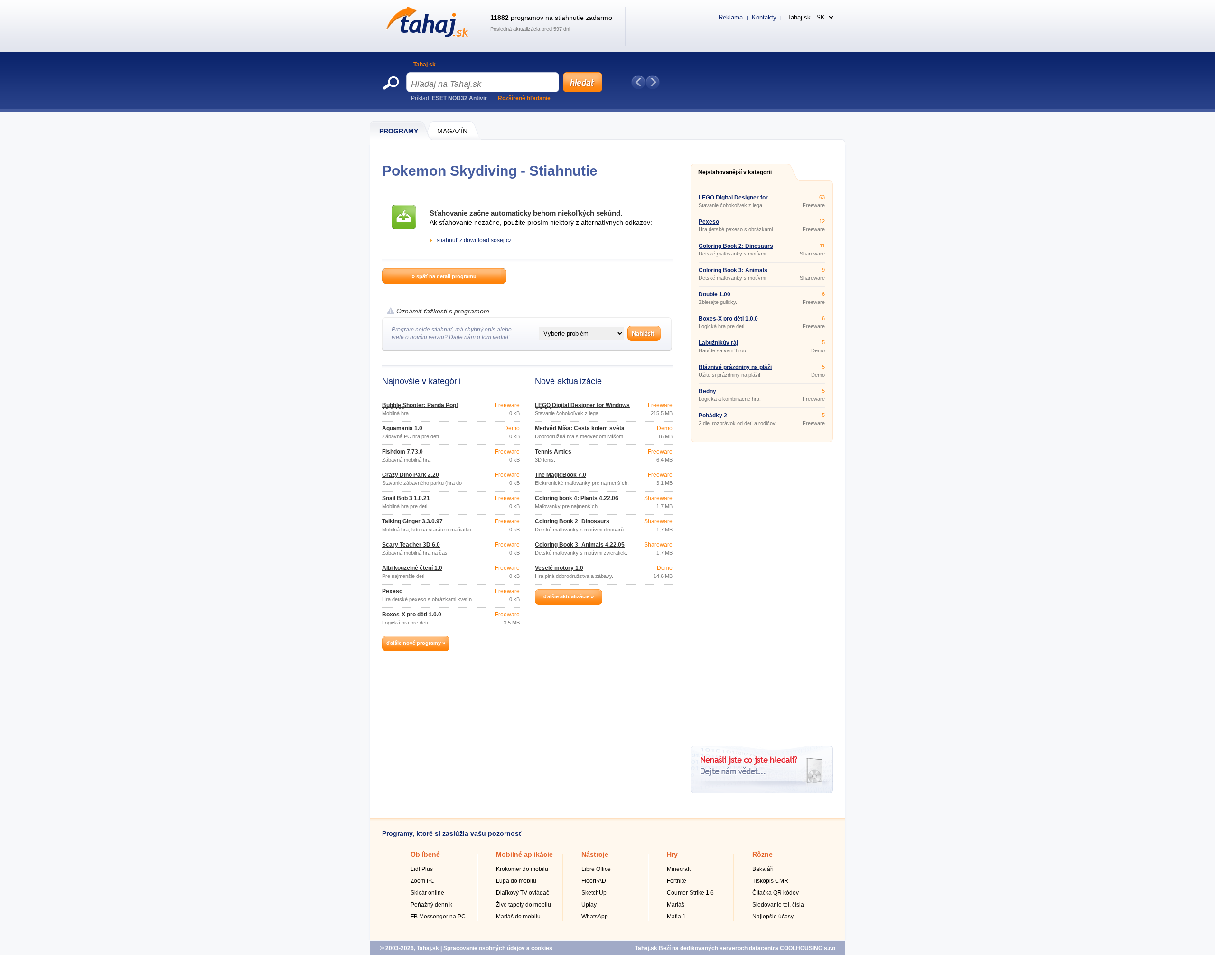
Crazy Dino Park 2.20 (410, 475)
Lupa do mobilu (516, 881)
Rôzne (762, 854)
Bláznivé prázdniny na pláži (735, 367)
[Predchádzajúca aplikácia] (638, 82)
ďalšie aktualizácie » (568, 596)
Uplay (589, 904)
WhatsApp (594, 916)
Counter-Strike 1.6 (690, 892)
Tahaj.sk (424, 64)
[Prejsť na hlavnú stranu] (425, 35)
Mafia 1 (676, 916)
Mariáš (675, 904)
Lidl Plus (422, 869)
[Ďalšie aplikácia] (652, 82)
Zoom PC (423, 881)
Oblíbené (425, 854)
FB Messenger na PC (438, 916)
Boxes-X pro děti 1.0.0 (411, 614)
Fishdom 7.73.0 (402, 451)
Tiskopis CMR (770, 881)
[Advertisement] (762, 590)
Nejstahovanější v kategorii (735, 172)
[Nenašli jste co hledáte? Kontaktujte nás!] (762, 791)
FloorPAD (593, 881)
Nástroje (594, 854)
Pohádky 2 (713, 415)
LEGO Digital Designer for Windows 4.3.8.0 (582, 408)
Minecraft (679, 869)
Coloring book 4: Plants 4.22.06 (576, 498)
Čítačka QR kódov (775, 892)
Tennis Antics (553, 451)
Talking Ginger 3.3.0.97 (412, 521)
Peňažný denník (431, 904)
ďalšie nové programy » (415, 643)
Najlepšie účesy (773, 916)
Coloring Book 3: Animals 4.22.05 (580, 544)
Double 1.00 (714, 294)
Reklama (731, 17)
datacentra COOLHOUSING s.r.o (792, 948)
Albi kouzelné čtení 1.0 (412, 568)
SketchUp (594, 892)
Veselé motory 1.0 (559, 568)
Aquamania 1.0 (402, 428)
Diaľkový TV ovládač (522, 892)
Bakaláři (763, 869)
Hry (672, 854)
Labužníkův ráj (718, 343)
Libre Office (596, 869)
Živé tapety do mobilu (523, 904)
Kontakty (764, 17)
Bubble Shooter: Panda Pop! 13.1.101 (420, 408)
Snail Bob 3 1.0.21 (406, 498)
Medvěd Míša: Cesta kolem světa (580, 428)
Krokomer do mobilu (522, 869)
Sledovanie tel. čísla (778, 904)
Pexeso (392, 591)
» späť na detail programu (444, 276)
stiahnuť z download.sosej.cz (474, 240)
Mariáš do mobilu (518, 916)
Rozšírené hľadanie (524, 98)
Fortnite (676, 881)
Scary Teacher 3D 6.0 (411, 544)
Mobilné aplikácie (524, 854)
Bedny (707, 391)
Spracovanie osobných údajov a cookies (497, 948)
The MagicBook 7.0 (560, 475)
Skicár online (427, 892)
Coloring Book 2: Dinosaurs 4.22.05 (572, 524)
